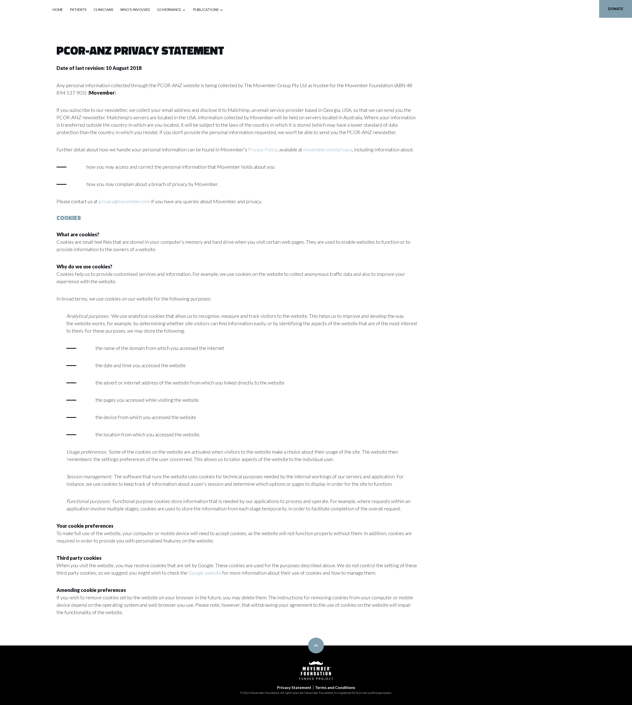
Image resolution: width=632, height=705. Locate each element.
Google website (204, 573)
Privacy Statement (294, 687)
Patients (78, 9)
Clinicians (103, 9)
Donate (615, 9)
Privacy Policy (262, 149)
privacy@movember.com (124, 201)
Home (58, 9)
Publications (206, 9)
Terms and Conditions (335, 687)
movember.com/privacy (327, 149)
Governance (169, 9)
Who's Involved (135, 9)
